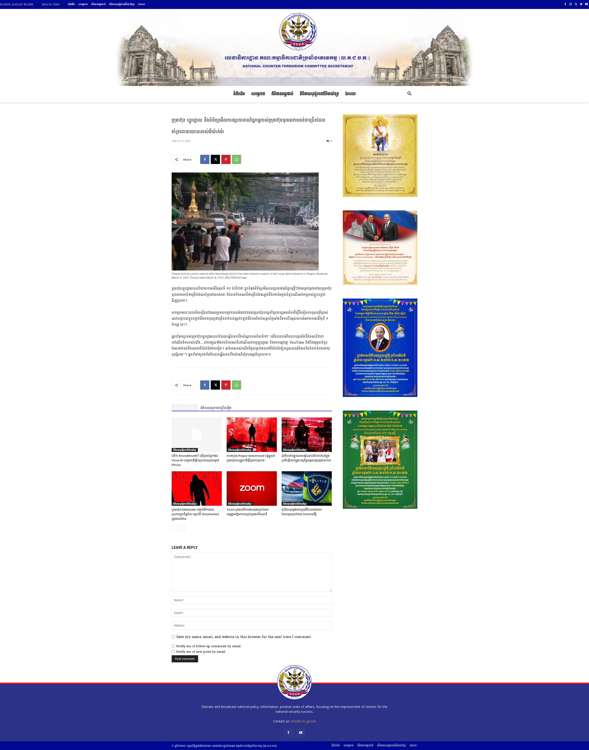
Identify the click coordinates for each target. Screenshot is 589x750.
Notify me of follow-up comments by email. (208, 646)
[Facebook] (565, 4)
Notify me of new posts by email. (201, 652)
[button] (409, 94)
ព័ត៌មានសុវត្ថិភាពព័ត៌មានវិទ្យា (184, 449)
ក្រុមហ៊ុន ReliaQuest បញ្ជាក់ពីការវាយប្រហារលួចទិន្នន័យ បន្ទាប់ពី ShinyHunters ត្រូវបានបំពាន (195, 514)
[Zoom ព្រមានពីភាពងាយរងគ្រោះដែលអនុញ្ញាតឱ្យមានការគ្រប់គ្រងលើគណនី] (252, 488)
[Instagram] (570, 4)
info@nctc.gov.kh (303, 721)
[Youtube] (586, 4)
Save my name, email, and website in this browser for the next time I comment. (244, 637)
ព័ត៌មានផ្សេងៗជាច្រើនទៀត (215, 408)
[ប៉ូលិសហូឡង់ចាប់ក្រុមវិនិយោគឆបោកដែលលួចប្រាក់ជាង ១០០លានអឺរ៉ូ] (307, 488)
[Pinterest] (226, 159)
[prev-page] (174, 528)
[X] (576, 4)
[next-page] (182, 528)
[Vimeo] (581, 4)
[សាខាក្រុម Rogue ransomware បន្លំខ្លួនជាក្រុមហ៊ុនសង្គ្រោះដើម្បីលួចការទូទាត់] (252, 434)
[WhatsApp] (236, 159)
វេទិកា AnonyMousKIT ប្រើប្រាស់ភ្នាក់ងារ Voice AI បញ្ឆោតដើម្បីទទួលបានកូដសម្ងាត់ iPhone (195, 460)
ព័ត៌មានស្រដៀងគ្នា (184, 408)
